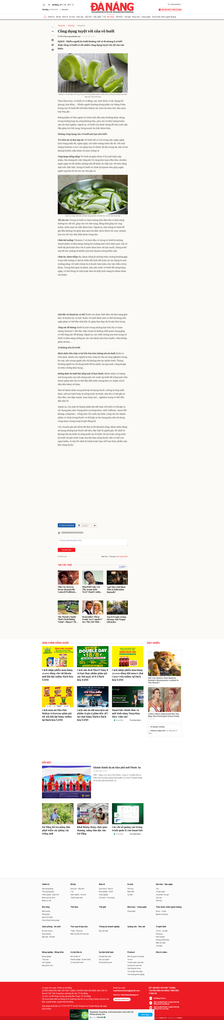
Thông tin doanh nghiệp (109, 926)
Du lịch (72, 17)
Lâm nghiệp (46, 962)
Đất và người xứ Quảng (135, 956)
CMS (163, 1018)
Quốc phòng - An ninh (51, 926)
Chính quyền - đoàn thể (50, 895)
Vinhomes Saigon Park (157, 731)
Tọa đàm (159, 946)
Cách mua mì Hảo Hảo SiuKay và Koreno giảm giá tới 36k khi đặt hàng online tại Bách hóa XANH (57, 714)
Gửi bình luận (66, 550)
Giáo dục (80, 17)
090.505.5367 (166, 10)
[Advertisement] (93, 295)
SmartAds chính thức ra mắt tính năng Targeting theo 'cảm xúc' (126, 713)
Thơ (157, 889)
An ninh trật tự (47, 931)
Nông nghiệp (46, 956)
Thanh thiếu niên (76, 898)
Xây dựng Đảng (47, 889)
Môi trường (46, 911)
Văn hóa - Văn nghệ (93, 17)
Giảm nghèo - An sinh (78, 895)
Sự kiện (130, 895)
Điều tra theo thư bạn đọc (79, 934)
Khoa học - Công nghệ (141, 17)
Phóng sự (159, 934)
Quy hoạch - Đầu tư (106, 889)
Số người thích (122, 556)
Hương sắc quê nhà (134, 965)
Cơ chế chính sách (77, 962)
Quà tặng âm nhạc (134, 968)
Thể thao (119, 17)
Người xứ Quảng (162, 914)
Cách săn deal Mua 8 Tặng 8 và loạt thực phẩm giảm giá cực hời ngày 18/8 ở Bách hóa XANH (92, 674)
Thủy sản (45, 959)
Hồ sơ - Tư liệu (161, 911)
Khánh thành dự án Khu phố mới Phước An (117, 767)
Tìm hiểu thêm (135, 720)
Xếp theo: (104, 556)
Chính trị (51, 17)
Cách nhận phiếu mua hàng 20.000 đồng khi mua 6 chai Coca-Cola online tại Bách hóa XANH (127, 674)
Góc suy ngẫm (104, 959)
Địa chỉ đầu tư (75, 956)
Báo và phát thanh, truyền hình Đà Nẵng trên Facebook (166, 1003)
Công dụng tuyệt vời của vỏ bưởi (72, 532)
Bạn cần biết (103, 931)
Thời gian (112, 556)
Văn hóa (159, 901)
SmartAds (100, 1017)
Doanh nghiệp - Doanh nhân (80, 959)
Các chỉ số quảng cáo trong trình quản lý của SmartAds (127, 828)
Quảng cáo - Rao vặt (136, 926)
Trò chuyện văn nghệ (134, 971)
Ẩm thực (130, 889)
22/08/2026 (50, 10)
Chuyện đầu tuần (105, 956)
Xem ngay (145, 1015)
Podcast (131, 952)
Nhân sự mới (46, 901)
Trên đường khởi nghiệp (136, 974)
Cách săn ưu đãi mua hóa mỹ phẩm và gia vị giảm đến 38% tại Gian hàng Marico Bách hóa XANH (92, 714)
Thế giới (127, 17)
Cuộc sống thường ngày (50, 920)
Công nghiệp (103, 895)
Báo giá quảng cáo (122, 999)
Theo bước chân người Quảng (164, 17)
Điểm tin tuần (161, 943)
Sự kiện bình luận (106, 952)
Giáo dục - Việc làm (77, 889)
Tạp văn (159, 898)
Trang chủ (61, 26)
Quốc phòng (46, 934)
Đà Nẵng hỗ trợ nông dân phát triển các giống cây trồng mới (56, 830)
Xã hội (58, 17)
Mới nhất (65, 10)
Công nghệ (131, 911)
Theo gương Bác (48, 892)
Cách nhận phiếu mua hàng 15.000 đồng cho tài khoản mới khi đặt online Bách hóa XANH (57, 674)
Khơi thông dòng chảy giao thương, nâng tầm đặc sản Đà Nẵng (92, 830)
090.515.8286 (176, 10)
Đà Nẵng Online (160, 998)
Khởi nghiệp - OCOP (106, 892)
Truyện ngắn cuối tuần (135, 962)
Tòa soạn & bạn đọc (79, 926)
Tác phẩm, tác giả (162, 895)
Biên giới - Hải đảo (48, 937)
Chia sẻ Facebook (67, 525)
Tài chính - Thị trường (106, 898)
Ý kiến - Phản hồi (76, 931)
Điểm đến (130, 892)
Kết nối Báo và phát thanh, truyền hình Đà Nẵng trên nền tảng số (164, 991)
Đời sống (110, 17)
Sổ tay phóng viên (105, 962)
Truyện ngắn (160, 892)
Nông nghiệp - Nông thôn (53, 952)
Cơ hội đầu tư (76, 952)
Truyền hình (161, 926)
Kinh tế (65, 17)
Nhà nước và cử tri (48, 898)
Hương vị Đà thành (162, 940)
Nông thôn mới (47, 965)
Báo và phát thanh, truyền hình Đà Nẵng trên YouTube (166, 1008)
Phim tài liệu (160, 937)
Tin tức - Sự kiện (162, 931)
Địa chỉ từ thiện (47, 917)
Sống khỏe (81, 26)
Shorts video (161, 952)
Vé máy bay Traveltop (157, 727)
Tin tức (130, 959)
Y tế (104, 17)
